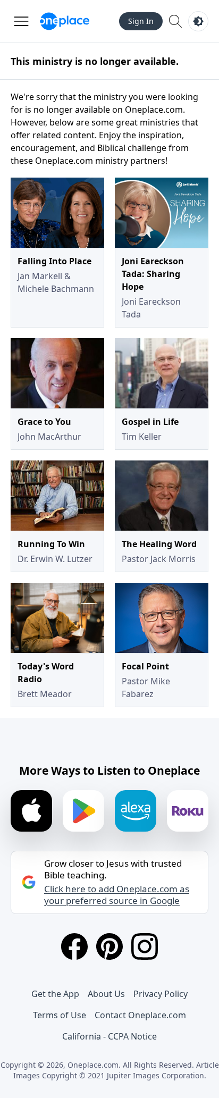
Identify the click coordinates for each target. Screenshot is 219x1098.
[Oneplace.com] (64, 21)
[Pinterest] (109, 946)
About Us (106, 994)
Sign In (141, 21)
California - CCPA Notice (109, 1036)
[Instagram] (144, 946)
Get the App (55, 994)
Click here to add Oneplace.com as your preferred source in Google (116, 895)
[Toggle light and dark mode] (198, 21)
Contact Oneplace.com (140, 1015)
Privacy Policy (160, 994)
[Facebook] (74, 946)
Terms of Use (59, 1015)
